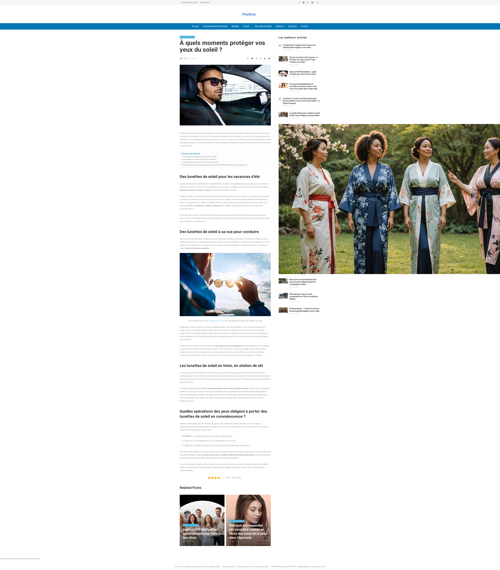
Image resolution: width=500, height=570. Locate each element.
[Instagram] (303, 2)
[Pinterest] (308, 2)
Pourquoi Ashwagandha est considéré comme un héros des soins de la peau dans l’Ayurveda (303, 86)
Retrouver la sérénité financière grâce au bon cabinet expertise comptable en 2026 (302, 281)
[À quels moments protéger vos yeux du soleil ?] (225, 95)
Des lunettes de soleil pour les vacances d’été (200, 157)
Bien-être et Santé (187, 37)
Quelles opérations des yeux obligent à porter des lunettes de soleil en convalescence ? (215, 165)
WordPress (35, 558)
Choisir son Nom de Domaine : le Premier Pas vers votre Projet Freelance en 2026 (303, 59)
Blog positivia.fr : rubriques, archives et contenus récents (245, 566)
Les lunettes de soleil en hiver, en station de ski (200, 162)
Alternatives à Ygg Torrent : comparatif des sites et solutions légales (303, 296)
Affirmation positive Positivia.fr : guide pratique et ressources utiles (298, 566)
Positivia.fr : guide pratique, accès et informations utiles (197, 566)
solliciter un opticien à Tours (213, 321)
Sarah (185, 58)
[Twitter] (312, 2)
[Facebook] (299, 2)
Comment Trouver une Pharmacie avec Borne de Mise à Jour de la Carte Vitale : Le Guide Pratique (301, 100)
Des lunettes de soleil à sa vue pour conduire (199, 159)
